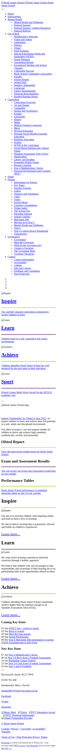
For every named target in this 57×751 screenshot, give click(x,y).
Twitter (4, 701)
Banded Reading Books (26, 96)
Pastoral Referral (22, 31)
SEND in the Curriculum (26, 145)
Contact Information (24, 259)
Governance (14, 236)
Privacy (15, 728)
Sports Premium (22, 59)
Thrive (17, 228)
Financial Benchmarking (26, 93)
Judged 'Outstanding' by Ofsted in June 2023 (23, 418)
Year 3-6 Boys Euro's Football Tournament (29, 657)
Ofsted (17, 48)
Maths (17, 122)
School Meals (21, 202)
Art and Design (21, 105)
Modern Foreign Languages (28, 125)
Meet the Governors (24, 242)
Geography (19, 116)
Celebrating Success (24, 71)
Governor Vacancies (24, 254)
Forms (17, 199)
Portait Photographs (18, 637)
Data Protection (21, 274)
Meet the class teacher (20, 634)
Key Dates (19, 185)
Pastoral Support (22, 25)
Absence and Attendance (26, 193)
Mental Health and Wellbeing (28, 22)
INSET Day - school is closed (24, 628)
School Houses (21, 79)
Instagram (6, 707)
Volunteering (20, 233)
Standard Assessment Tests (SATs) (31, 153)
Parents (11, 179)
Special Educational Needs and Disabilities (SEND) (29, 55)
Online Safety (21, 208)
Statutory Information (24, 85)
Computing (19, 108)
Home (11, 13)
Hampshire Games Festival (22, 660)
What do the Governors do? (28, 245)
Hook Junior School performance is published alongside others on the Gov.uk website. (24, 492)
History (17, 119)
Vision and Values (23, 39)
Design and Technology (26, 111)
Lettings (18, 265)
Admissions (20, 42)
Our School (13, 33)
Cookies (5, 728)
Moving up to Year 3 (24, 222)
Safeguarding (14, 16)
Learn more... (10, 534)
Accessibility (20, 262)
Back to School (16, 631)
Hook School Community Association (33, 73)
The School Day (22, 211)
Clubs (17, 196)
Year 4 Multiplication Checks (28, 168)
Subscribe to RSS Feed (25, 642)
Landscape (19, 88)
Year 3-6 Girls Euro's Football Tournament (29, 663)
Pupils (11, 176)
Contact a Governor (24, 248)
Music (17, 128)
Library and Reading (24, 159)
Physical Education (23, 131)
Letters (17, 191)
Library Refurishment (24, 91)
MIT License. (20, 745)
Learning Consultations (25, 205)
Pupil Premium (21, 51)
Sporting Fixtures (22, 188)
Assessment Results (24, 62)
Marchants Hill (21, 219)
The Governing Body (24, 251)
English (18, 113)
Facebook (6, 696)
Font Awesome (32, 745)
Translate (5, 731)
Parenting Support (23, 213)
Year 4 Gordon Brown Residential (31, 231)
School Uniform (22, 216)
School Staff (20, 82)
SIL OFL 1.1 (6, 748)
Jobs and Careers (22, 268)
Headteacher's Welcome (26, 36)
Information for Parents (25, 182)
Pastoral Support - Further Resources (32, 28)
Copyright (26, 728)
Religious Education (24, 139)
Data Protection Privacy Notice (32, 737)
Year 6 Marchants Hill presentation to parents (31, 639)
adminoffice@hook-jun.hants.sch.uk (19, 690)
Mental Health (15, 19)
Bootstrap (5, 742)
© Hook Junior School (12, 723)
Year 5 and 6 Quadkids (19, 666)
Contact (11, 256)
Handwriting (20, 156)
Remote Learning (22, 165)
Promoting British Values (26, 162)
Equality (18, 76)
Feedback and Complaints (27, 271)
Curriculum (13, 99)
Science (18, 142)
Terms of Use (8, 737)
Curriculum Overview (25, 102)
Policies (18, 45)
